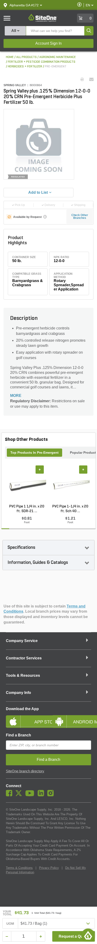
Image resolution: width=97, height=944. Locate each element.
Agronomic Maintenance (57, 57)
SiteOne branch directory (25, 771)
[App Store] (25, 717)
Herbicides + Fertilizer (25, 66)
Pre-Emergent (55, 66)
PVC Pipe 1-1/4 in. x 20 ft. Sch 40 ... (70, 509)
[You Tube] (31, 795)
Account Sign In (48, 43)
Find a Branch (18, 735)
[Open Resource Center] (88, 935)
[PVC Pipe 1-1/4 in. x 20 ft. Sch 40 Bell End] (70, 485)
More (15, 396)
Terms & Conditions (19, 868)
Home (10, 57)
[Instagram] (51, 795)
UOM (10, 923)
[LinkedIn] (42, 795)
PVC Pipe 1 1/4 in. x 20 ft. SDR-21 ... (26, 509)
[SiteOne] (42, 21)
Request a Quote (74, 936)
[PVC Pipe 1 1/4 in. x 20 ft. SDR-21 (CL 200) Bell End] (26, 485)
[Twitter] (20, 795)
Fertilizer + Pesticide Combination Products (41, 62)
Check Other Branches (79, 216)
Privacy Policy (49, 868)
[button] (24, 5)
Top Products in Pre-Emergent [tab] (34, 452)
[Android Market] (71, 717)
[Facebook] (10, 795)
